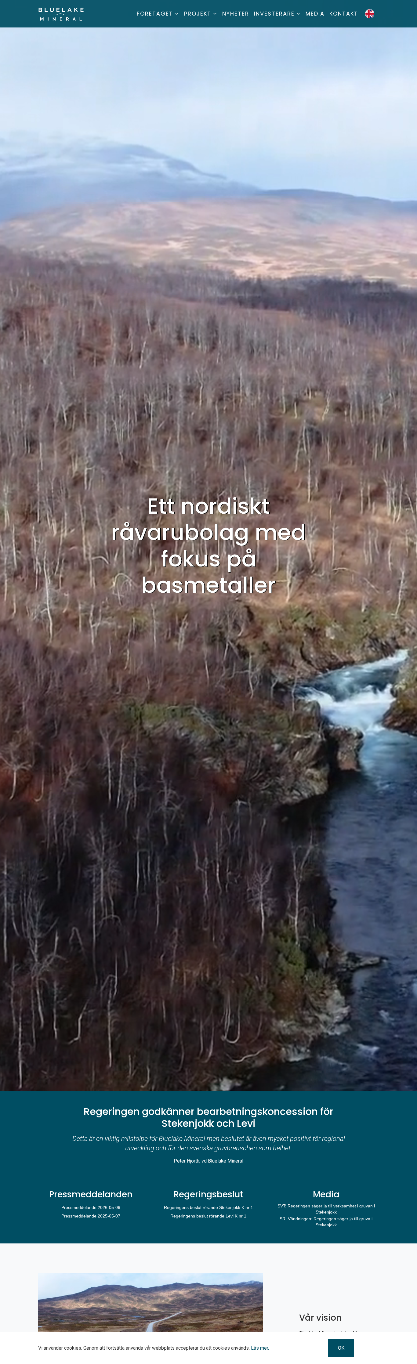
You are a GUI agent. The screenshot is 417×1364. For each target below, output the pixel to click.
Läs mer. (260, 1348)
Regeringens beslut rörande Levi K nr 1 (208, 1216)
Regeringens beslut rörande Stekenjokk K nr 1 (208, 1207)
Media (315, 13)
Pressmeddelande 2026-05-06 (90, 1207)
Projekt (197, 13)
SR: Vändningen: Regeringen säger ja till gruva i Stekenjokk (326, 1221)
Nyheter (235, 13)
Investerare (274, 13)
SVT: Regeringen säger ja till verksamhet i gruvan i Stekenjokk (326, 1208)
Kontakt (343, 13)
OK (341, 1348)
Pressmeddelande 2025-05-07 (90, 1216)
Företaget (155, 13)
